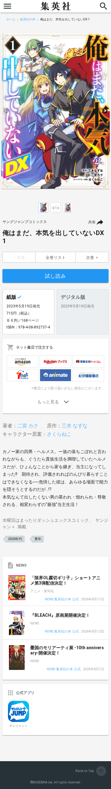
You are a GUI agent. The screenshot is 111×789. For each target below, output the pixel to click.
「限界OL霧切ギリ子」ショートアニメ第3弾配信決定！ (65, 580)
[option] (55, 111)
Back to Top (90, 771)
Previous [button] (6, 111)
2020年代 (15, 539)
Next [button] (105, 111)
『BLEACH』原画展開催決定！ (60, 615)
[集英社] (55, 6)
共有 (92, 222)
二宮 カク (27, 426)
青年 (38, 539)
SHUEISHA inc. (42, 782)
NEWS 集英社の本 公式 (62, 599)
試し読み (55, 276)
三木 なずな (75, 426)
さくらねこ (59, 434)
